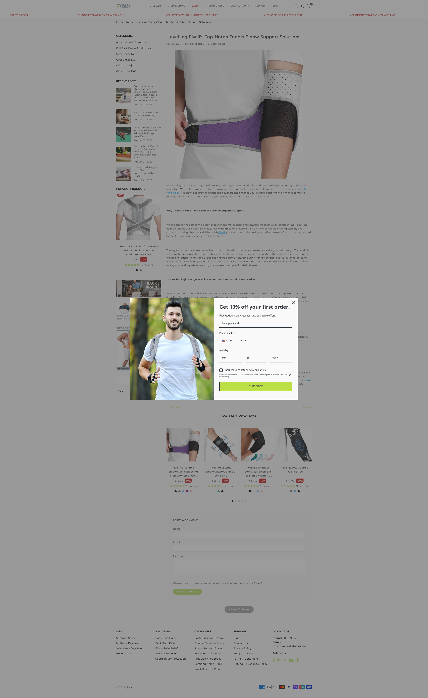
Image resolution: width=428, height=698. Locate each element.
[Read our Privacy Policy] (290, 375)
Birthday (223, 350)
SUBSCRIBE (256, 386)
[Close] (294, 302)
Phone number (227, 333)
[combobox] (226, 341)
